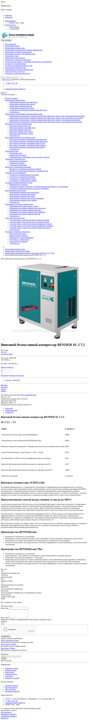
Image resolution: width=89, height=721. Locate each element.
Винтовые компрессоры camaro (21, 132)
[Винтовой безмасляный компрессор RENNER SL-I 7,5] (44, 339)
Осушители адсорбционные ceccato (23, 179)
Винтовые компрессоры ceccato (21, 134)
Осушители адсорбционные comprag (23, 181)
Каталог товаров (11, 98)
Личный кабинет (11, 685)
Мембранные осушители (19, 185)
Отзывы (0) (9, 412)
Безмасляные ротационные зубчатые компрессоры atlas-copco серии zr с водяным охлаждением (45, 120)
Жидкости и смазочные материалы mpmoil (25, 169)
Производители (11, 674)
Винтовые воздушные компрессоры (18, 52)
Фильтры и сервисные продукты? (17, 73)
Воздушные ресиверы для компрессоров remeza (27, 147)
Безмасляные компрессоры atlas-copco (23, 102)
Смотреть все (14, 112)
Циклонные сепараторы (18, 241)
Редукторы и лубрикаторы (19, 239)
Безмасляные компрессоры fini (21, 106)
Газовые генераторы (17, 163)
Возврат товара (10, 670)
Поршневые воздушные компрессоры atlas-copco (28, 208)
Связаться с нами (11, 668)
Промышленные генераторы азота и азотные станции (29, 157)
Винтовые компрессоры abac (20, 126)
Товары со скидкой (12, 678)
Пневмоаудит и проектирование (21, 238)
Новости (8, 15)
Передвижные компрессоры (15, 68)
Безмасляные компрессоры (15, 48)
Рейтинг (4, 621)
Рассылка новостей (12, 691)
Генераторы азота (16, 153)
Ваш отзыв (5, 618)
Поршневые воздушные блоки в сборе (24, 206)
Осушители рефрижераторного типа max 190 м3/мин (29, 188)
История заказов (11, 687)
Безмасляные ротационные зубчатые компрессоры (23, 50)
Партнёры (9, 676)
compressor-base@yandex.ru (15, 89)
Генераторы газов (11, 56)
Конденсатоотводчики (18, 234)
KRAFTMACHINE (12, 46)
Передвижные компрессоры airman (22, 194)
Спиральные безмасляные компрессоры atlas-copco (28, 110)
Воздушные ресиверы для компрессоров (20, 54)
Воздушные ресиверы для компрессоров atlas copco (28, 141)
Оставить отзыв (7, 354)
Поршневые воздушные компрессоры (19, 70)
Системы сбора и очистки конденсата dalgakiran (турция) (31, 224)
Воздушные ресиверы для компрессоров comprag (28, 145)
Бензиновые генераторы (19, 161)
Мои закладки (10, 689)
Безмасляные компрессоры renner (22, 108)
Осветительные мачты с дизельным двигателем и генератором (28, 62)
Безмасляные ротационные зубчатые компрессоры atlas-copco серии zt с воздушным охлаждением (46, 122)
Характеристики (11, 410)
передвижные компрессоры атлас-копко (24, 192)
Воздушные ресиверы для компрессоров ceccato (27, 143)
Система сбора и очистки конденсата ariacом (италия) (29, 220)
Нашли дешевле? (7, 367)
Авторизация (14, 29)
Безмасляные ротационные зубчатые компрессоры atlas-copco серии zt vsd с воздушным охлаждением (47, 116)
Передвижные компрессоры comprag (23, 200)
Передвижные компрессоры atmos (22, 196)
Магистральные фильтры (19, 236)
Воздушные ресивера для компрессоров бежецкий (28, 139)
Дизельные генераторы (18, 165)
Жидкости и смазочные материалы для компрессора (29, 171)
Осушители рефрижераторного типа (18, 66)
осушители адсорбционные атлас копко (24, 175)
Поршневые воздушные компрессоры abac (25, 210)
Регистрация (14, 27)
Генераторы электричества (15, 58)
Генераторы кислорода (18, 155)
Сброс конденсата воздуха (15, 71)
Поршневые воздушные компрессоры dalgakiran (27, 212)
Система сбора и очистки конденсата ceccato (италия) (29, 222)
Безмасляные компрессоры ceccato (22, 104)
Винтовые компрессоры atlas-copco (22, 128)
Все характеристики (28, 395)
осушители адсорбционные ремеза (22, 177)
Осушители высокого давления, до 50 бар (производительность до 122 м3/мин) (39, 186)
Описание (9, 408)
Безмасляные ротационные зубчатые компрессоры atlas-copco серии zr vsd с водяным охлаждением (46, 118)
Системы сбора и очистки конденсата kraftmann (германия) (31, 226)
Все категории (10, 44)
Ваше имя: (5, 608)
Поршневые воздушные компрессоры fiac (25, 214)
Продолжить (6, 636)
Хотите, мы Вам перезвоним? (24, 79)
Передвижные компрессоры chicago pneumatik (27, 198)
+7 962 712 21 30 (11, 83)
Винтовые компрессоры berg (20, 130)
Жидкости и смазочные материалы (18, 60)
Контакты (8, 17)
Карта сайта (9, 672)
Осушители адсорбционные (15, 64)
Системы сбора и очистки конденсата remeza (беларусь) (30, 228)
